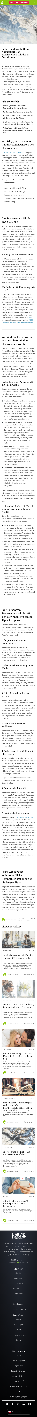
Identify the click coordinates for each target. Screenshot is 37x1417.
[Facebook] (12, 1404)
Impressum (18, 1366)
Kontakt (19, 1355)
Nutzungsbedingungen (18, 1397)
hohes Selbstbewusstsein (24, 817)
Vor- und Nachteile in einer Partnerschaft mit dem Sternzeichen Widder (18, 117)
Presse (18, 1330)
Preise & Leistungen (18, 1371)
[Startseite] (2, 2)
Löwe (31, 317)
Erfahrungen (18, 1324)
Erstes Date (18, 1278)
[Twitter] (7, 1404)
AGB (18, 1391)
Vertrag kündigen (18, 1376)
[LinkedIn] (23, 1404)
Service (18, 1340)
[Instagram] (18, 1404)
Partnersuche (18, 1283)
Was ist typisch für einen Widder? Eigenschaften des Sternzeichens (15, 107)
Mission (18, 1319)
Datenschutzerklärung (18, 1386)
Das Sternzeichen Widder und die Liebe (17, 112)
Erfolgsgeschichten (18, 1335)
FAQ (18, 1345)
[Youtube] (29, 1404)
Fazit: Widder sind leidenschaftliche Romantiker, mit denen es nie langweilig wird (18, 130)
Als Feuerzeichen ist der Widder (13, 152)
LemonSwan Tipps (18, 1288)
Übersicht (18, 1273)
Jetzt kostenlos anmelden (19, 2)
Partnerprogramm (18, 1360)
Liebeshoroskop (18, 1304)
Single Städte (18, 1294)
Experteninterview (18, 1299)
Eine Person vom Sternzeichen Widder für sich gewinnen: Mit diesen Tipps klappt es (18, 123)
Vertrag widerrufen (18, 1381)
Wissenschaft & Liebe (18, 1309)
